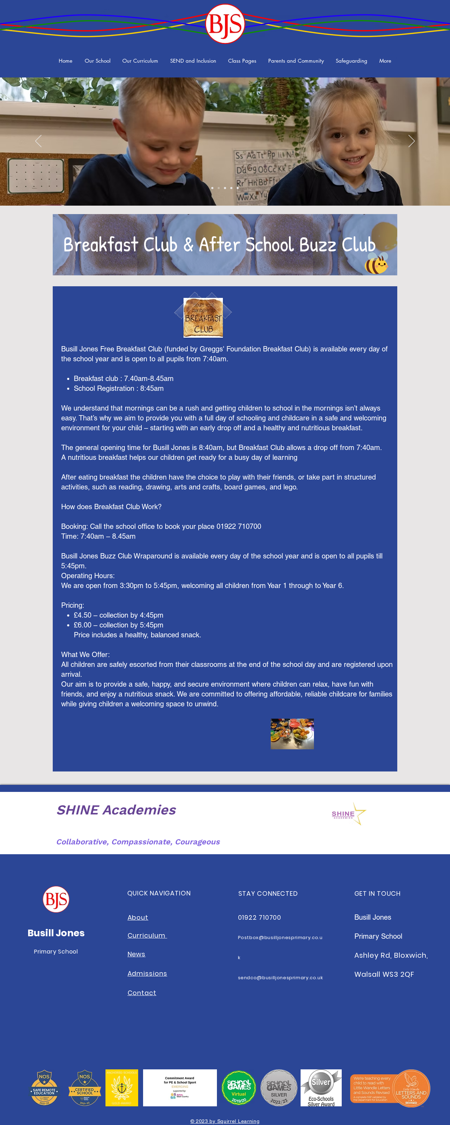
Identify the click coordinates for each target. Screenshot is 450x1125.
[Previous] (38, 141)
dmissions (149, 973)
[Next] (412, 141)
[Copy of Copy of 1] (225, 188)
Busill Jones (56, 932)
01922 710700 (260, 917)
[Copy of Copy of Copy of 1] (231, 188)
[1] (212, 188)
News (137, 954)
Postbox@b (253, 937)
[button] (97, 61)
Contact (142, 992)
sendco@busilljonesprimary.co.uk (280, 977)
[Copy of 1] (219, 188)
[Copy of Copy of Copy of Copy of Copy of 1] (238, 188)
